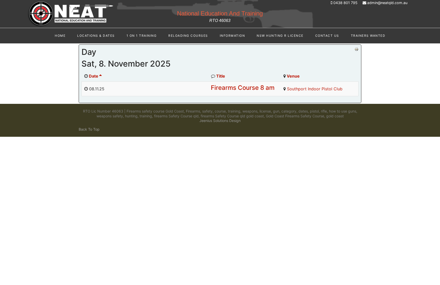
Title (220, 76)
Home (60, 36)
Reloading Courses (188, 36)
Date (93, 76)
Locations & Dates (96, 36)
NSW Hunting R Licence (280, 36)
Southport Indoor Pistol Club (314, 88)
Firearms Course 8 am (242, 87)
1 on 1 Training (142, 36)
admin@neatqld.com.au (387, 3)
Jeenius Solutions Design (220, 120)
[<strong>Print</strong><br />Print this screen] (356, 49)
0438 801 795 (345, 3)
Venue (293, 76)
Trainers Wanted (368, 36)
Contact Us (327, 36)
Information (232, 36)
